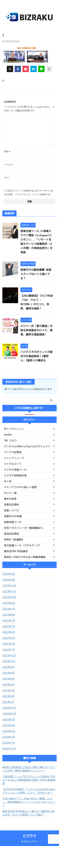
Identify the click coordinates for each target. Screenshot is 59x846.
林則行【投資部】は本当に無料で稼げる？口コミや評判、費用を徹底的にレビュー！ (28, 769)
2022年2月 (8, 643)
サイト (7, 177)
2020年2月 (8, 736)
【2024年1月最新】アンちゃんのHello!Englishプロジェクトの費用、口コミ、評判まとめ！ (28, 791)
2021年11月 (8, 661)
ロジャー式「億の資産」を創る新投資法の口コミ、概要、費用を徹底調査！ (36, 330)
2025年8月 (8, 573)
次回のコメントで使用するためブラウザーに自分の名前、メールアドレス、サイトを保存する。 (28, 192)
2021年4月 (8, 684)
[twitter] (10, 69)
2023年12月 (9, 585)
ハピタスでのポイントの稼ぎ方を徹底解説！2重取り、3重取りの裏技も (36, 356)
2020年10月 (9, 713)
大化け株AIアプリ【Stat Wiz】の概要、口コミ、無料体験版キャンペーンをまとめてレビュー (28, 802)
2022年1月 (8, 649)
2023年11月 (9, 591)
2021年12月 (9, 655)
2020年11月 (9, 707)
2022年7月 (8, 620)
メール (8, 164)
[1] (33, 69)
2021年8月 (8, 672)
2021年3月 (8, 690)
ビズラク (30, 836)
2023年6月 (8, 614)
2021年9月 (8, 667)
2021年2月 (8, 696)
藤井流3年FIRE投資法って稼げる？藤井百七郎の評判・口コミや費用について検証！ (28, 813)
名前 (7, 151)
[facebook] (18, 69)
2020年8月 (8, 719)
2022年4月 (8, 632)
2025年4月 (8, 579)
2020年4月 (8, 725)
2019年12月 (9, 748)
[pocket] (25, 69)
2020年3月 (8, 731)
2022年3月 (8, 637)
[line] (41, 69)
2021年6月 (8, 678)
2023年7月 (8, 608)
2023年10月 (9, 597)
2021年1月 (8, 702)
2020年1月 (8, 742)
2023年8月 (8, 603)
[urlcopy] (49, 69)
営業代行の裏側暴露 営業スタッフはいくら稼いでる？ (35, 274)
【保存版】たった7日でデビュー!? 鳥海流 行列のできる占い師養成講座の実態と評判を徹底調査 (28, 780)
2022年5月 (8, 626)
